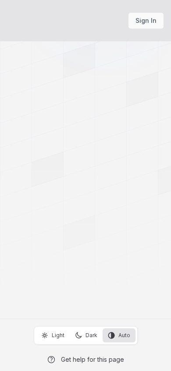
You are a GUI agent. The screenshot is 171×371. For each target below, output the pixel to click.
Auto (124, 335)
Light (58, 335)
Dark (91, 335)
